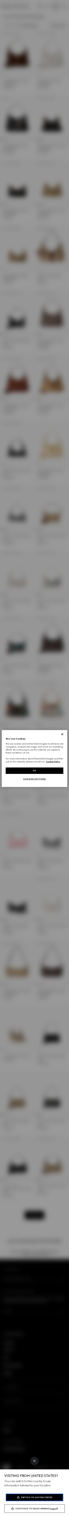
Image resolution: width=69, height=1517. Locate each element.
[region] (34, 758)
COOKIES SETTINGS (34, 779)
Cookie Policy (53, 761)
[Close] (34, 1461)
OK (34, 770)
